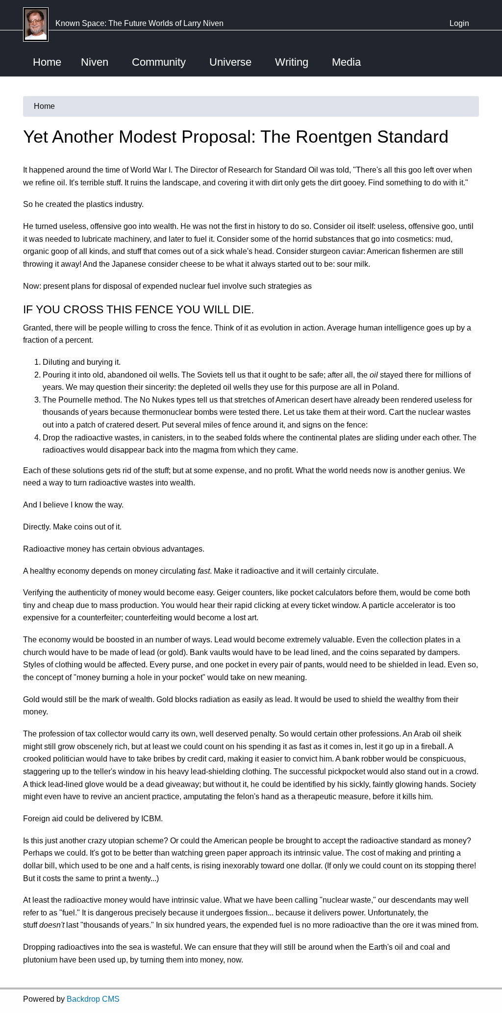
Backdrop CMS (93, 999)
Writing (291, 62)
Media (346, 62)
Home (47, 62)
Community (159, 62)
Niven (94, 62)
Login (459, 23)
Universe (230, 62)
